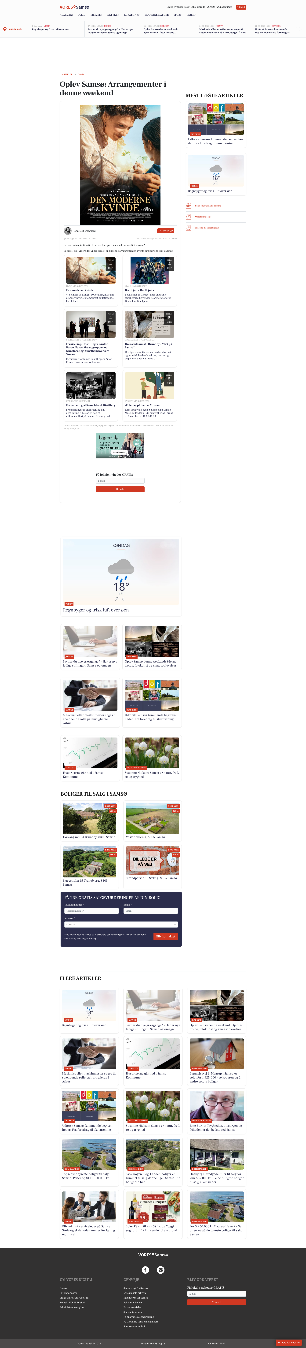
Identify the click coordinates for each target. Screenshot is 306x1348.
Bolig (81, 14)
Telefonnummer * (74, 904)
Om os (63, 1288)
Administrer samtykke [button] (72, 1307)
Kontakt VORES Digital (72, 1302)
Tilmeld (241, 7)
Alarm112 (66, 14)
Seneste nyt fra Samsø (136, 1288)
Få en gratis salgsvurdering (139, 1316)
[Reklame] (120, 445)
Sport (177, 14)
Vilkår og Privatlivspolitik (74, 1297)
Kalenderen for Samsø (136, 1297)
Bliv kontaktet (165, 936)
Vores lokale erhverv (135, 1293)
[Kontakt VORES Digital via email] (160, 1270)
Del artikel (164, 230)
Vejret (191, 14)
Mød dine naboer (157, 14)
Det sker (113, 14)
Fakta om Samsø (133, 1302)
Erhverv (96, 14)
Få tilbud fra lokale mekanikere (141, 1321)
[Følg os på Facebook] (145, 1270)
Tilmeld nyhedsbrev (289, 1342)
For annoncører (68, 1293)
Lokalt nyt (131, 14)
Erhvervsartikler (132, 1307)
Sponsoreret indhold (135, 1326)
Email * (128, 904)
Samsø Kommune (133, 1312)
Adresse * (69, 918)
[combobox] (66, 924)
